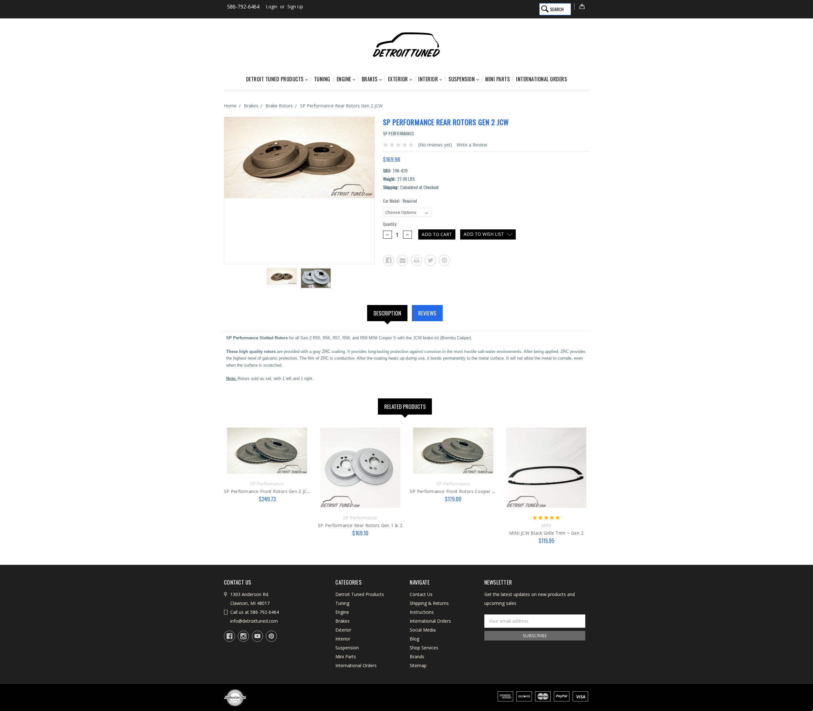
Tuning (322, 79)
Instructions (422, 612)
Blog (414, 639)
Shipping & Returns (429, 603)
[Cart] (581, 6)
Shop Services (424, 648)
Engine (344, 79)
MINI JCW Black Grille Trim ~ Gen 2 (546, 533)
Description (387, 313)
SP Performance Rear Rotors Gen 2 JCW (341, 106)
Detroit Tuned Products (275, 79)
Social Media (423, 630)
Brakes (370, 79)
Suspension (461, 79)
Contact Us (421, 594)
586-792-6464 (243, 6)
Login (271, 6)
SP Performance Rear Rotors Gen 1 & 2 (360, 525)
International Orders (541, 79)
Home (230, 106)
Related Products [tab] (405, 406)
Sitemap (418, 665)
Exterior (398, 79)
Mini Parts (497, 79)
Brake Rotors (279, 106)
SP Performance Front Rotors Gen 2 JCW (267, 491)
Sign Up (295, 6)
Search (557, 9)
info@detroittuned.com (254, 621)
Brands (417, 656)
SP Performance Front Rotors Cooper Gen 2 (457, 491)
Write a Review (472, 145)
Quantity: (390, 224)
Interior (428, 79)
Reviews (427, 313)
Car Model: (400, 201)
